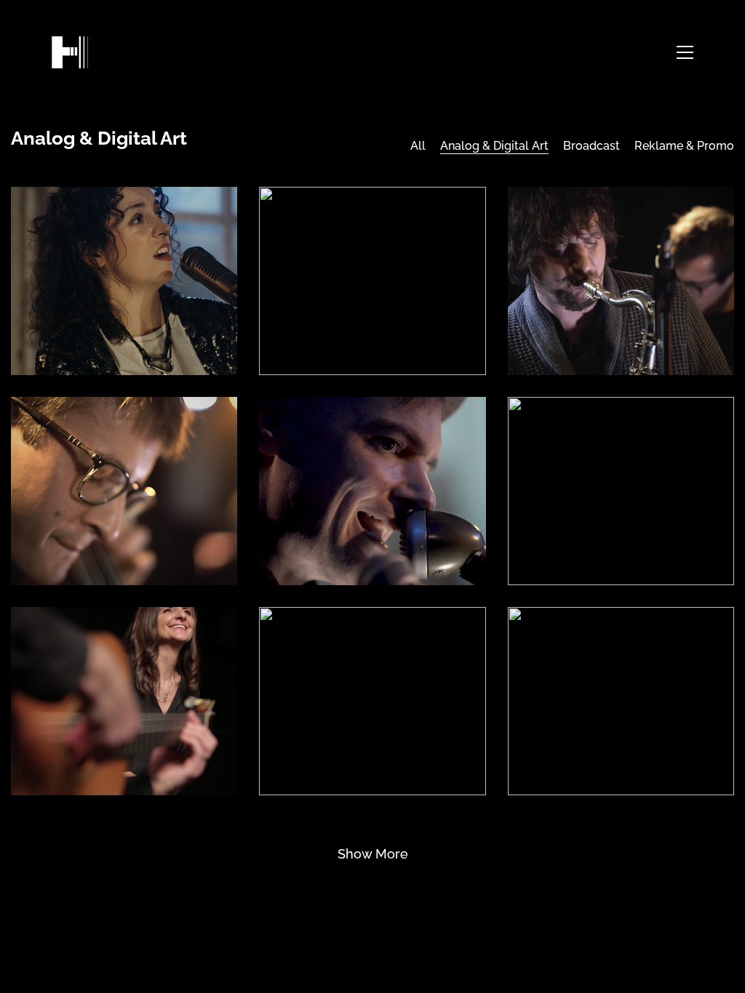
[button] (685, 52)
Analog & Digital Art (494, 146)
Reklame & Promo (684, 146)
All (418, 146)
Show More (373, 859)
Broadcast (591, 146)
